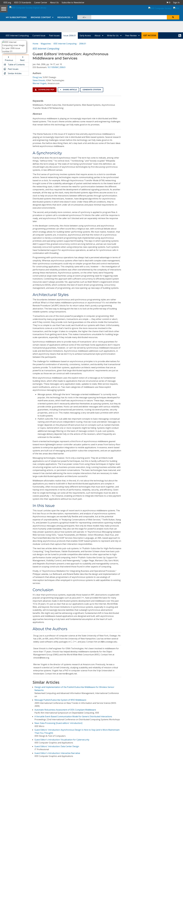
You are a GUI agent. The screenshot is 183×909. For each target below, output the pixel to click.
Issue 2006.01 (69, 35)
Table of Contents (16, 64)
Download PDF (46, 89)
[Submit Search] (173, 17)
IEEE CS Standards (22, 2)
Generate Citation (92, 89)
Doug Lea (37, 77)
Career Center (40, 2)
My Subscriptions (16, 17)
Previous (9, 60)
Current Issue (38, 35)
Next (22, 60)
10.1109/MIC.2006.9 (56, 67)
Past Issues (54, 35)
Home (35, 43)
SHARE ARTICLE (69, 89)
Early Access (85, 35)
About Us (54, 2)
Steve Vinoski (39, 80)
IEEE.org (7, 2)
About (98, 35)
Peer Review (131, 35)
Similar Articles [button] (14, 73)
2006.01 (82, 43)
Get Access (149, 35)
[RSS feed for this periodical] (180, 35)
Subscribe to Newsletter (73, 2)
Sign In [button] (176, 2)
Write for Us (113, 35)
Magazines (46, 43)
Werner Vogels (40, 83)
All (84, 17)
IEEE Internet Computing (17, 35)
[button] (168, 2)
